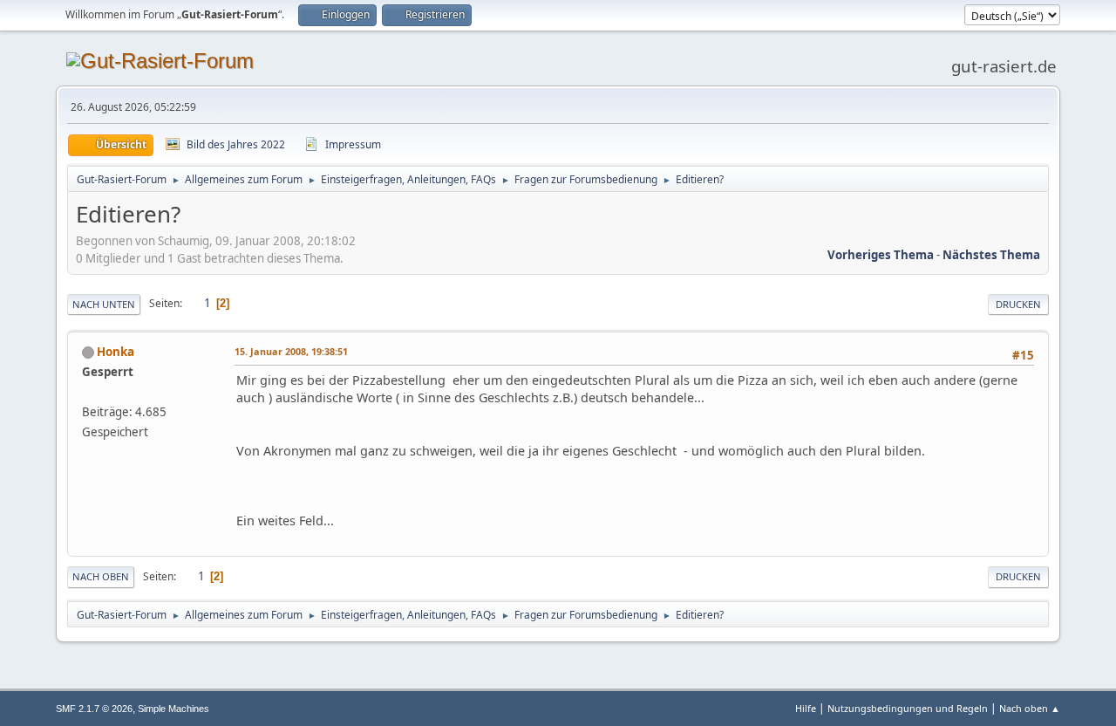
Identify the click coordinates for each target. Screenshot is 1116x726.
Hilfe (805, 708)
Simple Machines (173, 708)
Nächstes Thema (991, 255)
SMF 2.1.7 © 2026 (94, 708)
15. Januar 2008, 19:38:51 (291, 351)
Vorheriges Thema (880, 255)
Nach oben (100, 576)
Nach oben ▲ (1029, 708)
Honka (115, 352)
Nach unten (103, 304)
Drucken (1018, 304)
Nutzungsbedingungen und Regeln (907, 708)
